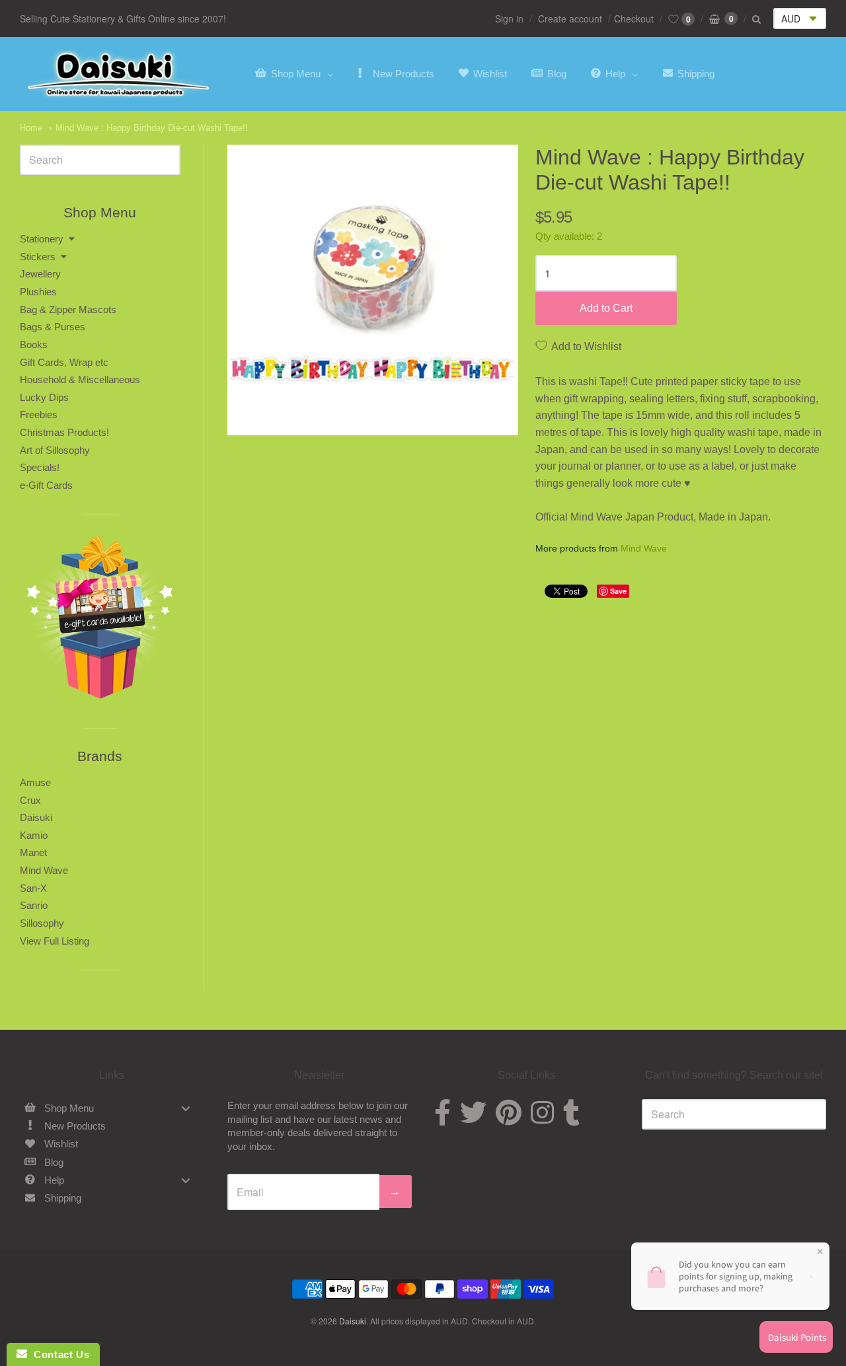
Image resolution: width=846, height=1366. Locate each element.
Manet (33, 852)
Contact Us (58, 1354)
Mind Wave (644, 548)
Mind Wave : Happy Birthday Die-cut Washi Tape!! (152, 128)
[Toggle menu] (185, 1108)
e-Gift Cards (46, 485)
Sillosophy (42, 923)
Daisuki (36, 817)
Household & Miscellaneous (80, 379)
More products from (601, 549)
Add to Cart (606, 308)
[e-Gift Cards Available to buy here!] (100, 621)
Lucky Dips (44, 397)
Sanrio (34, 905)
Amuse (35, 782)
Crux (30, 800)
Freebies (39, 414)
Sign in (509, 18)
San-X (33, 888)
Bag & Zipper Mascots (68, 309)
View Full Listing (54, 941)
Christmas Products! (64, 432)
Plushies (38, 291)
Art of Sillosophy (55, 450)
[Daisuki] (119, 74)
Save (618, 591)
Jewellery (40, 273)
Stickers (38, 256)
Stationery (41, 238)
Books (34, 344)
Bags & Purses (52, 326)
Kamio (34, 835)
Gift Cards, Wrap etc (64, 362)
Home (31, 128)
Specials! (39, 467)
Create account (570, 18)
